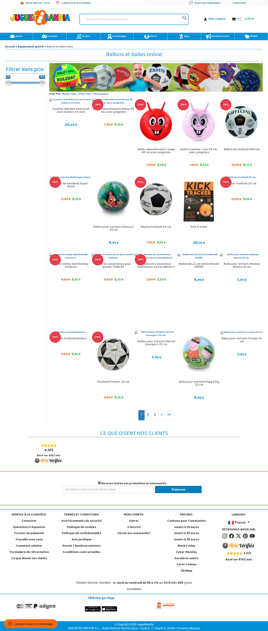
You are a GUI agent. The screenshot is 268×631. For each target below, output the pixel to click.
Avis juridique (81, 540)
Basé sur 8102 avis (48, 453)
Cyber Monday (186, 552)
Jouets (18, 36)
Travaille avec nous (29, 540)
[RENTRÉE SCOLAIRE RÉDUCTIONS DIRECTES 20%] (156, 122)
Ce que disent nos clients (29, 558)
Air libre (85, 36)
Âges (186, 36)
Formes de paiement (29, 533)
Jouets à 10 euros (186, 527)
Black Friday (186, 546)
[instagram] (225, 536)
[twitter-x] (239, 536)
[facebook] (232, 536)
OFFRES (254, 36)
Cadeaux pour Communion (186, 521)
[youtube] (252, 536)
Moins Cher (69, 94)
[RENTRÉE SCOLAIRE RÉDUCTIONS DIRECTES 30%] (241, 122)
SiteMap (186, 571)
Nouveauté (101, 94)
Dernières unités (220, 36)
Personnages (119, 36)
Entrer (134, 521)
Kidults (153, 36)
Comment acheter (29, 546)
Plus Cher (85, 94)
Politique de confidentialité (81, 533)
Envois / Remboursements (82, 546)
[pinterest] (245, 536)
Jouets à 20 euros (186, 533)
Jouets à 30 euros (186, 540)
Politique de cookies (81, 527)
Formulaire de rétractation (29, 552)
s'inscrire (134, 527)
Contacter (29, 521)
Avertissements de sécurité (82, 521)
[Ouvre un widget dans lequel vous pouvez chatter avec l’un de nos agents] (30, 624)
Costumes (52, 36)
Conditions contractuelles (81, 552)
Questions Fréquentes (29, 527)
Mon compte (217, 19)
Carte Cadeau (186, 565)
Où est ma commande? (133, 533)
